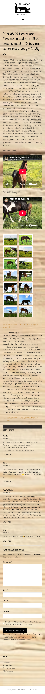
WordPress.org (8, 671)
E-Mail (5, 601)
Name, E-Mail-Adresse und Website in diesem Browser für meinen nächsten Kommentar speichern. (23, 623)
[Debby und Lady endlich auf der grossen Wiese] (10, 240)
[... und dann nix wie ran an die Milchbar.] (10, 288)
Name (5, 590)
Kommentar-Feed (9, 668)
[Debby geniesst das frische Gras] (25, 240)
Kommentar (7, 562)
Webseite (6, 611)
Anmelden (6, 662)
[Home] (22, 8)
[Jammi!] (10, 300)
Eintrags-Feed (7, 665)
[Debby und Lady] (10, 252)
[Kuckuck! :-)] (10, 276)
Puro (36, 690)
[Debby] (25, 300)
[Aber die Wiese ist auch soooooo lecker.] (25, 288)
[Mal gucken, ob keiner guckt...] (25, 276)
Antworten (7, 455)
